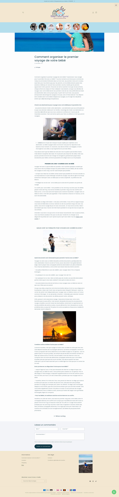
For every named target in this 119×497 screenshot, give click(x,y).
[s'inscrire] (44, 481)
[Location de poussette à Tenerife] (59, 139)
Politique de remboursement (63, 492)
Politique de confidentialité (76, 492)
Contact (50, 458)
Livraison (24, 460)
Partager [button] (38, 67)
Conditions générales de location (56, 460)
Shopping (24, 462)
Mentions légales (66, 494)
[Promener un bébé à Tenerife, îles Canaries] (59, 341)
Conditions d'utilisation (89, 492)
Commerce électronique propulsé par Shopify (46, 492)
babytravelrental (32, 492)
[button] (23, 12)
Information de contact (56, 494)
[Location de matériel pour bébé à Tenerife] (59, 251)
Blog (23, 465)
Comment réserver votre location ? (31, 458)
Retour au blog (60, 416)
